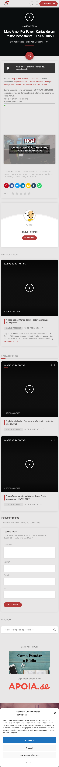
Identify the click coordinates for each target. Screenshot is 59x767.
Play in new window (20, 79)
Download (34, 79)
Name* (7, 562)
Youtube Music (29, 85)
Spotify (32, 82)
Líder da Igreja (21, 172)
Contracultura (30, 26)
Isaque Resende (29, 232)
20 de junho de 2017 (34, 429)
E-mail (44, 85)
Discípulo (33, 172)
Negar (29, 748)
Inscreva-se (48, 3)
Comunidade (45, 172)
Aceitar (29, 740)
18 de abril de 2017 (33, 328)
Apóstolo (31, 177)
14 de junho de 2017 (34, 504)
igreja (7, 174)
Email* (7, 575)
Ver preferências (29, 755)
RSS (38, 85)
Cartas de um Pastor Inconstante (14, 264)
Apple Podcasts (20, 82)
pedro (31, 174)
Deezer (18, 85)
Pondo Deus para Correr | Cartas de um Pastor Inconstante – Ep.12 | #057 (26, 497)
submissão (20, 177)
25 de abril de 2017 (34, 42)
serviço (10, 177)
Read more (11, 342)
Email (11, 85)
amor (38, 174)
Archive (29, 237)
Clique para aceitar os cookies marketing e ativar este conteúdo (29, 149)
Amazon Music (42, 82)
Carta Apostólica (19, 174)
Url (5, 588)
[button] (55, 713)
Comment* (8, 544)
